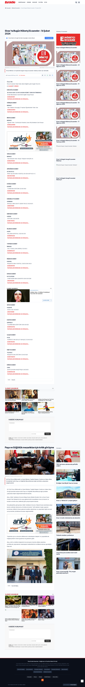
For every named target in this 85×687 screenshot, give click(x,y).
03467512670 (11, 357)
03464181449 (11, 190)
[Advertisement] (42, 18)
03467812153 (11, 341)
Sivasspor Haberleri (38, 669)
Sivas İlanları (47, 669)
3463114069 (10, 312)
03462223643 (11, 109)
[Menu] (79, 2)
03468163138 (11, 371)
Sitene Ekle (55, 676)
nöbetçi (16, 86)
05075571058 (11, 176)
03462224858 (11, 124)
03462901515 (11, 265)
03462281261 (11, 97)
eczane (10, 86)
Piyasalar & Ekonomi (56, 669)
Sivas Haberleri (29, 669)
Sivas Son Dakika (21, 669)
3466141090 (10, 205)
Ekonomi (34, 2)
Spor (45, 2)
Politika (40, 2)
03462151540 (11, 160)
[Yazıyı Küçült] (45, 75)
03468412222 (11, 235)
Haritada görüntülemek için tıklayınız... (18, 99)
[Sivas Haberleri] (10, 2)
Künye (35, 676)
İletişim (40, 676)
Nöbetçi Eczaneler (16, 8)
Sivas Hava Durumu (38, 671)
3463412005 (10, 280)
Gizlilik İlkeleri (47, 676)
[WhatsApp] (47, 75)
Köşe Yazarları (64, 669)
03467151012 (10, 220)
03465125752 (11, 327)
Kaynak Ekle (49, 38)
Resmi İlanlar (21, 2)
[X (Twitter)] (50, 75)
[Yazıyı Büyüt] (42, 75)
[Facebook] (52, 75)
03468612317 (11, 250)
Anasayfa (8, 8)
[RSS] (42, 680)
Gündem (29, 2)
